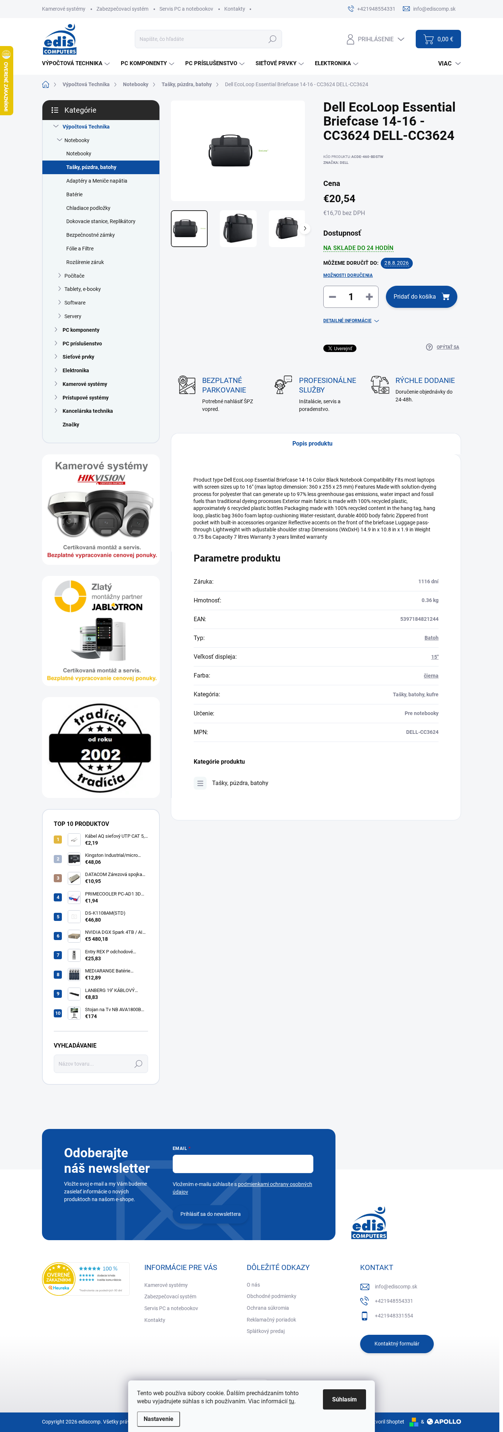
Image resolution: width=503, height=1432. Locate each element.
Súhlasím (344, 1399)
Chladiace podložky (88, 208)
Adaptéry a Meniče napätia (96, 181)
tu (291, 1401)
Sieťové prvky (78, 357)
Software (74, 303)
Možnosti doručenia (348, 275)
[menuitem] (77, 63)
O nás (253, 1285)
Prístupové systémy (86, 398)
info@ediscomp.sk (396, 1286)
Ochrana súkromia (268, 1308)
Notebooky (76, 140)
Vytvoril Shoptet (386, 1422)
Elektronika (76, 370)
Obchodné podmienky (271, 1296)
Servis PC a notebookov (186, 9)
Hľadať (272, 39)
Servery (72, 316)
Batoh (432, 638)
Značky (71, 425)
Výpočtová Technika (86, 127)
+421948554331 (394, 1301)
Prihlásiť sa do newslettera (210, 1214)
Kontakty (234, 9)
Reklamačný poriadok (271, 1320)
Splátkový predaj (266, 1331)
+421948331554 (394, 1316)
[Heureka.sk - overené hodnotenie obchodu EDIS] (86, 1279)
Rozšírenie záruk (85, 262)
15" (435, 657)
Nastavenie (158, 1418)
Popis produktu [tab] (312, 443)
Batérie (74, 194)
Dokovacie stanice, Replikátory (101, 221)
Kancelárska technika (88, 411)
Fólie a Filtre (80, 248)
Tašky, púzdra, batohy (91, 167)
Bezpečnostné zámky (90, 235)
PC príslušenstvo (82, 343)
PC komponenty (81, 330)
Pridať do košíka (415, 296)
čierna (431, 676)
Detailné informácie (347, 320)
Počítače (74, 276)
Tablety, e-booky (82, 289)
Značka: (335, 163)
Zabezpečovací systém (122, 9)
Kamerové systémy (63, 9)
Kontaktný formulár (396, 1344)
